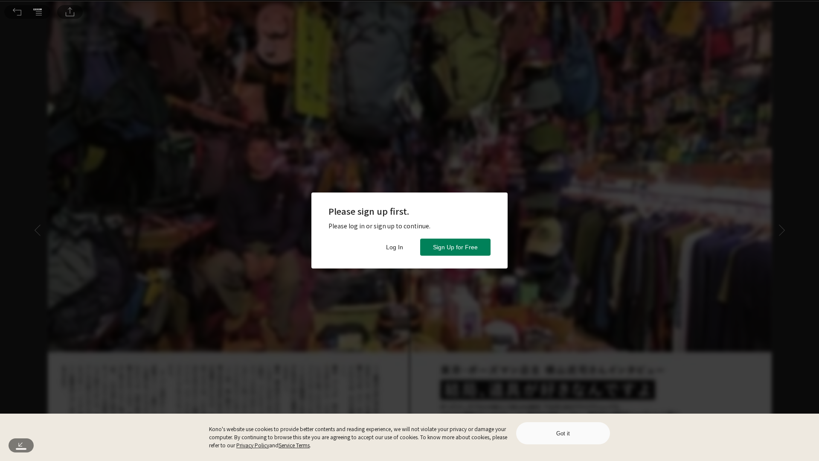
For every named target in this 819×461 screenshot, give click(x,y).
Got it (563, 433)
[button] (17, 12)
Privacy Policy (252, 445)
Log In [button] (394, 247)
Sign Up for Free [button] (455, 247)
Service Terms (294, 445)
